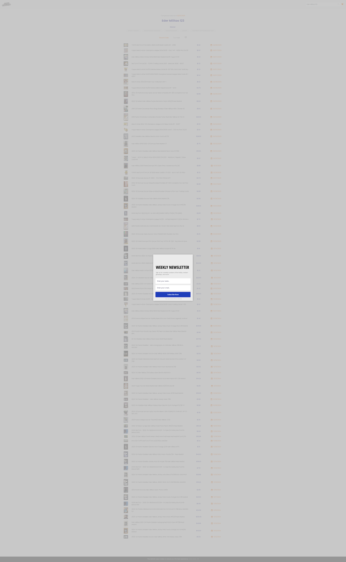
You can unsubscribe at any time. (173, 299)
